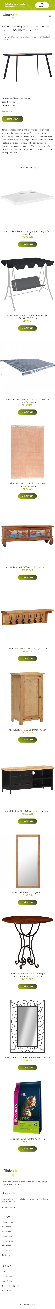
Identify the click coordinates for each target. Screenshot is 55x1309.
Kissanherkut (7, 1222)
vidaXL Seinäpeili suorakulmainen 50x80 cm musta (27, 1057)
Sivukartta (6, 1290)
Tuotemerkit (18, 98)
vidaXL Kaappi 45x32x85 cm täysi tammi (27, 730)
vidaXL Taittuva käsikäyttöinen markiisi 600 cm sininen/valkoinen (27, 400)
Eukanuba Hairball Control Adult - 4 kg (27, 1139)
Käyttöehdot (7, 1281)
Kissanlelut (6, 1231)
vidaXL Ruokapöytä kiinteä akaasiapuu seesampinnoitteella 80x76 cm (27, 975)
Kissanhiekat (7, 1226)
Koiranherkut (7, 1241)
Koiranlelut (6, 1245)
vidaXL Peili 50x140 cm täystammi (27, 892)
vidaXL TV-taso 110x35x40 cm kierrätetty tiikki (27, 567)
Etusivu (5, 34)
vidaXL (28, 98)
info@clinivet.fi (8, 1207)
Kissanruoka (7, 1236)
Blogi (4, 1271)
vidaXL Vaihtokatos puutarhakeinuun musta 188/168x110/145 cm (27, 316)
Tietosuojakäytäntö (10, 1286)
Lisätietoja (12, 119)
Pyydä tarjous (42, 5)
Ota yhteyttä (7, 1276)
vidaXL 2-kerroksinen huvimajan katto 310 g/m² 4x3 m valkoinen (27, 232)
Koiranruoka (7, 1250)
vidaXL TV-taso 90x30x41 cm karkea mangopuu (27, 811)
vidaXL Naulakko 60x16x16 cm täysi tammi (27, 648)
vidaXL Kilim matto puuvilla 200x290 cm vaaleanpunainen (27, 484)
